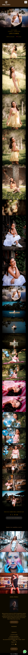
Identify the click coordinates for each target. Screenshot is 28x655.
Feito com (14, 653)
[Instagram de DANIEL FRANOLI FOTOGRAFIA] (13, 644)
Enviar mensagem (14, 636)
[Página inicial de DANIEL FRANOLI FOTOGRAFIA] (6, 3)
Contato (14, 648)
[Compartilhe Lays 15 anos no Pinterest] (17, 514)
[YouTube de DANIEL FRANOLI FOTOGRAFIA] (15, 644)
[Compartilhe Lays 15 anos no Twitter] (14, 514)
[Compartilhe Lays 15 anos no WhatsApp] (12, 514)
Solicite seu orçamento (14, 517)
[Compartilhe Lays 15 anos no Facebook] (10, 514)
